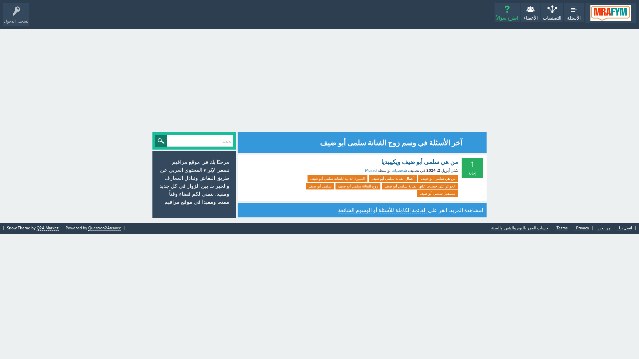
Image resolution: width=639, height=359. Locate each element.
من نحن (604, 228)
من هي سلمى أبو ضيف (438, 178)
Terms (561, 228)
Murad (371, 170)
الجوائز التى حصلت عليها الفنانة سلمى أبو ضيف (420, 186)
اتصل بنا (625, 228)
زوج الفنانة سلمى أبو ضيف (358, 186)
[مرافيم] (610, 13)
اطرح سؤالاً (507, 18)
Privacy (582, 228)
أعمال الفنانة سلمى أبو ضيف (392, 178)
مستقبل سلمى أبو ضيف (438, 193)
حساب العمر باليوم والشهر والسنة (519, 228)
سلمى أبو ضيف (320, 186)
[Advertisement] (319, 79)
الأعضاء (531, 18)
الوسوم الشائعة (355, 210)
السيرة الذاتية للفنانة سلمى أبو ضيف (337, 178)
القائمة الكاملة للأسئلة (402, 210)
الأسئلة (574, 18)
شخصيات (399, 170)
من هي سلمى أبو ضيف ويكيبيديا (419, 161)
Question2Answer (104, 228)
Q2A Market (48, 228)
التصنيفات (552, 18)
